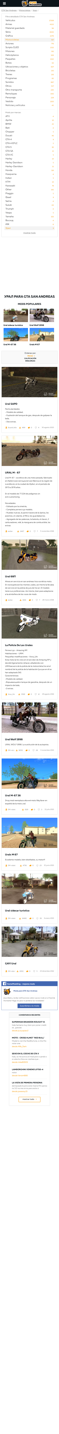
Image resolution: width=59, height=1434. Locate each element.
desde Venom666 (20, 1076)
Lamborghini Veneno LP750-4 (27, 1070)
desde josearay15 (19, 1091)
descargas (30, 361)
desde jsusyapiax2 (20, 1031)
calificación (30, 358)
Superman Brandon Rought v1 (28, 1022)
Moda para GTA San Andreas (25, 991)
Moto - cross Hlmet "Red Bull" (28, 1038)
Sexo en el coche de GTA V (25, 1054)
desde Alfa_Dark (19, 1047)
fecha (30, 356)
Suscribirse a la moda (29, 1006)
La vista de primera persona (27, 1083)
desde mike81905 (20, 1062)
